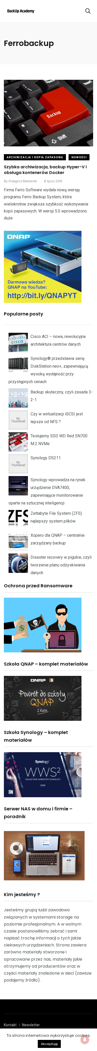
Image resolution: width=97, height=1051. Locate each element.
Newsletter (31, 1025)
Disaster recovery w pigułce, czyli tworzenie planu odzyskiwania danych (61, 565)
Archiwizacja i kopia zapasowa (35, 157)
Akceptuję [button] (49, 1043)
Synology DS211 (46, 457)
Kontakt (10, 1025)
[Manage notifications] (85, 1040)
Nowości (79, 157)
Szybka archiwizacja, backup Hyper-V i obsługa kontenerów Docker (45, 170)
